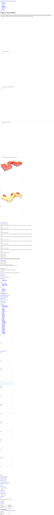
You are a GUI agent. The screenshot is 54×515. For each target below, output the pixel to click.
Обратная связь (4, 280)
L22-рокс (3, 324)
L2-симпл (3, 309)
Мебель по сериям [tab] (4, 305)
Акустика (1, 457)
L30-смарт (3, 330)
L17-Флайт (3, 320)
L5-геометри (4, 311)
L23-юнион (3, 325)
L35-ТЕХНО (4, 333)
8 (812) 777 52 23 (2, 274)
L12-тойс (3, 316)
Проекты (3, 285)
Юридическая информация (4, 296)
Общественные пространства (4, 483)
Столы (1, 404)
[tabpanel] (27, 494)
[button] (2, 10)
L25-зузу (3, 326)
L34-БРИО (3, 332)
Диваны (1, 386)
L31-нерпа (3, 331)
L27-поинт (3, 328)
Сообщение (10, 508)
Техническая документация (4, 223)
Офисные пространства (3, 477)
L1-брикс (3, 308)
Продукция (3, 5)
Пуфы (1, 439)
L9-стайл (3, 314)
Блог (2, 8)
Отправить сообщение (3, 509)
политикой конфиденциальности (10, 510)
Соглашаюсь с (8, 510)
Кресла (1, 368)
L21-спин (3, 323)
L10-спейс (3, 315)
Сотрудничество (4, 7)
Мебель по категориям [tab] (5, 306)
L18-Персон (3, 321)
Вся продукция (4, 283)
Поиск (9, 513)
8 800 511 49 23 (2, 275)
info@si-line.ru (2, 278)
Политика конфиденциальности (5, 295)
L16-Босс (3, 319)
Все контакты (2, 500)
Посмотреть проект (3, 260)
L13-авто (3, 317)
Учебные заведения (3, 480)
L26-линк (3, 327)
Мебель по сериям (4, 284)
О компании (4, 6)
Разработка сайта (2, 298)
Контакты (3, 9)
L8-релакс (3, 313)
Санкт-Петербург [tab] (4, 487)
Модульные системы (3, 351)
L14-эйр (3, 318)
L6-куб (3, 312)
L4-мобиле (3, 310)
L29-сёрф (3, 329)
